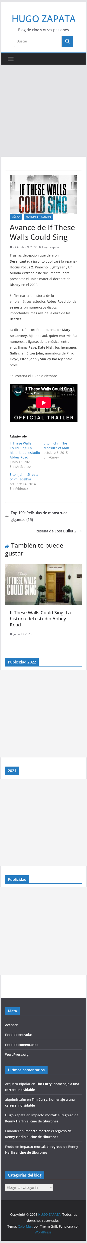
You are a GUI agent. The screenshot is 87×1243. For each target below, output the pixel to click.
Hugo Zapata (50, 247)
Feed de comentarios (21, 1044)
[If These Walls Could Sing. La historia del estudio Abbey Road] (43, 567)
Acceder (11, 1025)
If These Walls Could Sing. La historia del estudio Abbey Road (25, 450)
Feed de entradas (18, 1034)
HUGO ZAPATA (44, 18)
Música (16, 216)
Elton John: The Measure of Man (56, 445)
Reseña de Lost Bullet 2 (55, 531)
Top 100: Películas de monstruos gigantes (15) (39, 516)
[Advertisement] (43, 110)
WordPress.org (17, 1054)
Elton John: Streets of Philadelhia (24, 476)
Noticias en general (38, 216)
